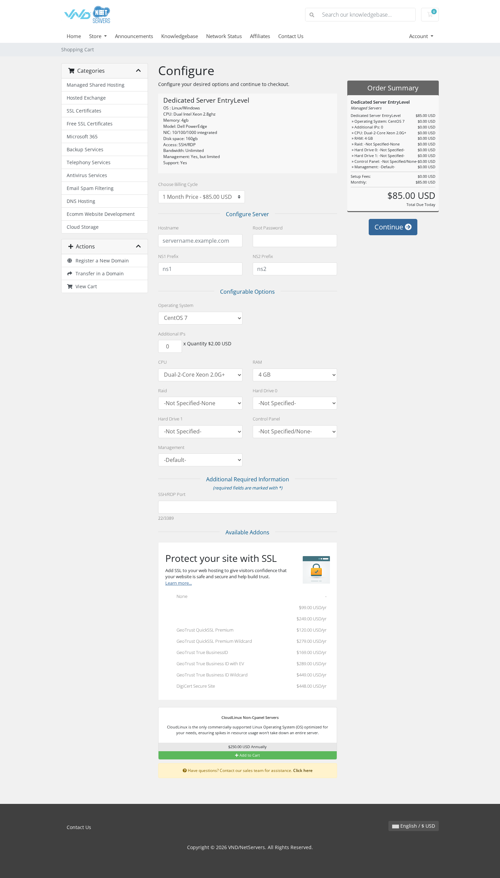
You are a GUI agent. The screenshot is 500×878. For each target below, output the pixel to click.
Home (74, 36)
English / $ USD (417, 826)
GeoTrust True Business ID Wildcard (250, 675)
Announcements (134, 36)
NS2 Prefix (263, 256)
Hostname (168, 228)
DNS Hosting (81, 201)
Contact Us (290, 36)
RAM (257, 362)
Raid (162, 391)
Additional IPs (171, 334)
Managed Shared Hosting (95, 85)
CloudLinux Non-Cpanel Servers (249, 717)
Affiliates (260, 36)
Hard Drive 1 (170, 419)
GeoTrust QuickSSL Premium (250, 630)
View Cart (85, 286)
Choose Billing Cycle (178, 184)
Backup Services (85, 149)
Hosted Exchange (86, 97)
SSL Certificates (84, 110)
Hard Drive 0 (265, 391)
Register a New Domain (101, 260)
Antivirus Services (87, 175)
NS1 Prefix (168, 256)
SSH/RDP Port (171, 494)
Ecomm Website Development (101, 214)
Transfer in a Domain (98, 273)
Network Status (224, 36)
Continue (389, 226)
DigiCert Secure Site (250, 686)
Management (171, 447)
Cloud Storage (83, 227)
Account (419, 36)
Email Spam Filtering (90, 188)
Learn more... (178, 583)
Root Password (268, 228)
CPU (162, 362)
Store (96, 36)
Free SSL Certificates (90, 123)
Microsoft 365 (82, 136)
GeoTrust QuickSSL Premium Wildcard (250, 641)
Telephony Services (89, 162)
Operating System (175, 305)
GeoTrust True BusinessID (250, 652)
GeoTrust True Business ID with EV (250, 663)
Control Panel (266, 419)
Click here (303, 770)
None (250, 596)
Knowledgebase (179, 36)
